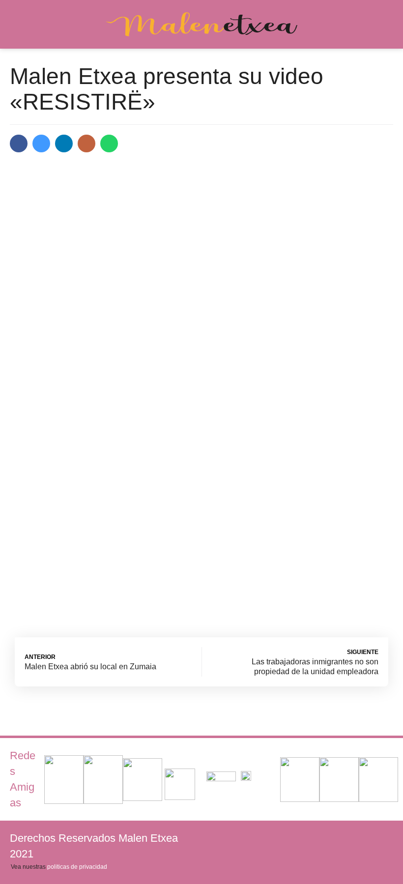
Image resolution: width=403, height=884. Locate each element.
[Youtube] (351, 838)
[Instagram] (383, 838)
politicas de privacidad (77, 866)
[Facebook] (19, 143)
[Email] (86, 143)
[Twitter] (41, 143)
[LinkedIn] (64, 143)
